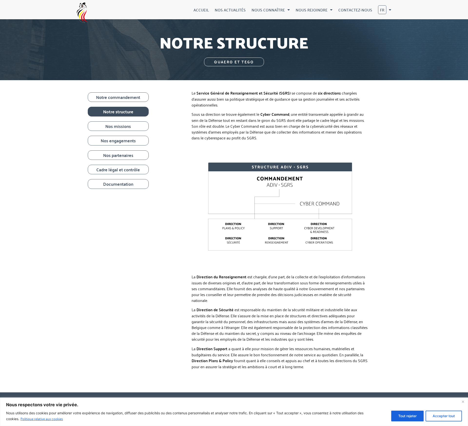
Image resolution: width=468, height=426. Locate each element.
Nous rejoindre (312, 9)
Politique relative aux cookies (41, 419)
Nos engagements (118, 140)
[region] (234, 411)
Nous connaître (268, 9)
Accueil (201, 9)
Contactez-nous (355, 9)
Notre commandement (118, 97)
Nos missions (118, 126)
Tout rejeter (407, 416)
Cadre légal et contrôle (118, 169)
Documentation (118, 184)
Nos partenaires (118, 155)
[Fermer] (463, 402)
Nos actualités (230, 9)
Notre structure (118, 111)
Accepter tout (444, 416)
